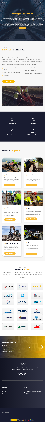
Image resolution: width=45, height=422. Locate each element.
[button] (2, 20)
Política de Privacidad (30, 409)
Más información (10, 185)
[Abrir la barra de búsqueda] (40, 3)
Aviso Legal (23, 409)
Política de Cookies (39, 409)
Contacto (4, 396)
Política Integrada (5, 412)
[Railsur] (4, 3)
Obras (3, 393)
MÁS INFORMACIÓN (8, 81)
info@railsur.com (29, 396)
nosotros (4, 391)
